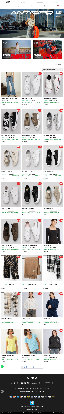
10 (38, 367)
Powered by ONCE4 (32, 409)
